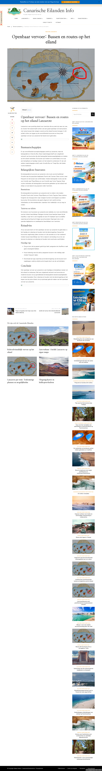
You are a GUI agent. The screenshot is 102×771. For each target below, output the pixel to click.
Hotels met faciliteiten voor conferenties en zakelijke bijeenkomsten (83, 735)
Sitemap (58, 22)
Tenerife (49, 18)
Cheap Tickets (47, 22)
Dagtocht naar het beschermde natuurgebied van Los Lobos (83, 558)
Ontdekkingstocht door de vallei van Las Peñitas (83, 361)
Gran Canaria (37, 18)
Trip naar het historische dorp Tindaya (83, 403)
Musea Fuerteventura (83, 535)
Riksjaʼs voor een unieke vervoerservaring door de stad (83, 625)
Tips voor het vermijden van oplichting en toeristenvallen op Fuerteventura (83, 426)
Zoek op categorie (72, 768)
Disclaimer (82, 768)
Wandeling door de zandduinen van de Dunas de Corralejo (83, 339)
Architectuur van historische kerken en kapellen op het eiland (83, 580)
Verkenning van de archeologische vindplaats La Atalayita (83, 669)
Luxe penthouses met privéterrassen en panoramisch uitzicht (83, 603)
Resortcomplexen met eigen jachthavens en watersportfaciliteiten (83, 471)
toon (29, 110)
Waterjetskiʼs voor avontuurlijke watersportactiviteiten (83, 758)
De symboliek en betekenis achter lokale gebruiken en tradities (83, 449)
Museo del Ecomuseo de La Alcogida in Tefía (83, 647)
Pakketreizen (82, 18)
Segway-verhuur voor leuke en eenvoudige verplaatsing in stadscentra (83, 515)
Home (16, 18)
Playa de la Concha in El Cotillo (83, 383)
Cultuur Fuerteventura (83, 446)
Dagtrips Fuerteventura (83, 337)
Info (72, 18)
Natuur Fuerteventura (83, 555)
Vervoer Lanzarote (51, 31)
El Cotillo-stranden (83, 493)
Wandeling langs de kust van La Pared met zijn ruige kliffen (83, 691)
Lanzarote (24, 18)
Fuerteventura (61, 18)
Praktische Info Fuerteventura (83, 423)
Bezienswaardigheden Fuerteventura (83, 381)
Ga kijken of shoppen (70, 2)
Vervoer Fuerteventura (83, 512)
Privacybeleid (39, 768)
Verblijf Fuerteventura (83, 468)
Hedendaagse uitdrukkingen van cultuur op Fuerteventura (83, 713)
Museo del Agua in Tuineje (83, 537)
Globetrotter (12, 113)
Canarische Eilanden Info (48, 10)
